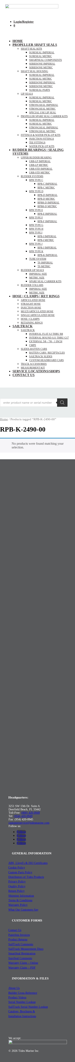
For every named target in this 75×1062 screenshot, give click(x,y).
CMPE (32, 345)
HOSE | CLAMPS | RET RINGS (36, 296)
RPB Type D (36, 191)
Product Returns (17, 939)
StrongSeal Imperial (43, 105)
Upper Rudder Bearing (36, 157)
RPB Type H (36, 228)
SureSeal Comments (20, 958)
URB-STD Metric (39, 172)
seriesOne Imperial (42, 63)
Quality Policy (16, 886)
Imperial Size (38, 273)
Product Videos (17, 997)
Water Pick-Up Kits (41, 146)
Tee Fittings (37, 142)
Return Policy (16, 891)
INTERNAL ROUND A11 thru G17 (49, 337)
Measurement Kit (33, 367)
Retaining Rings (32, 322)
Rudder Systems (32, 176)
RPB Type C (36, 180)
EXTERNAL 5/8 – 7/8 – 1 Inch (45, 341)
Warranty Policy (18, 904)
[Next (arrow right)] (67, 531)
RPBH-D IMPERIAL (48, 202)
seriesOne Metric (41, 67)
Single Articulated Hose (38, 315)
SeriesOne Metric (41, 86)
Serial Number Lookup (22, 1002)
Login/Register (24, 21)
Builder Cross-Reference (22, 992)
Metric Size (36, 277)
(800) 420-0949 (30, 812)
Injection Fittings (41, 138)
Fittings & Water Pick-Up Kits (40, 135)
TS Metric (44, 266)
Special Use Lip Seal (42, 112)
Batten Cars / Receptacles (47, 352)
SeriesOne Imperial (42, 82)
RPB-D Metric (46, 198)
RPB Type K (36, 251)
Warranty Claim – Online (23, 962)
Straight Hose (31, 304)
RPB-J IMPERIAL (47, 247)
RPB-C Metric (46, 187)
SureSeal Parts (39, 90)
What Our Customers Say (23, 909)
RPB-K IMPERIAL (48, 255)
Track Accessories (34, 364)
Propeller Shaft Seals (34, 44)
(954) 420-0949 (23, 816)
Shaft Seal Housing (34, 71)
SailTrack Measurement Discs (25, 948)
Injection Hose (31, 307)
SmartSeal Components (45, 60)
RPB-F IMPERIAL (47, 221)
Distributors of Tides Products (26, 877)
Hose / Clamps (30, 319)
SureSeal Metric (40, 56)
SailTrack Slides (40, 356)
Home (17, 41)
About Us (14, 988)
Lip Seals (27, 93)
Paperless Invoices (19, 934)
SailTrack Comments (20, 944)
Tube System (37, 258)
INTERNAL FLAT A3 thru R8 (46, 334)
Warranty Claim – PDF (22, 967)
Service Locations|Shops (36, 371)
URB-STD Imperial (40, 168)
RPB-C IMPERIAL (47, 183)
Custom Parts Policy (20, 872)
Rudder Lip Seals (32, 270)
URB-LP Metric (38, 165)
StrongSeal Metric (42, 108)
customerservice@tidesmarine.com (29, 822)
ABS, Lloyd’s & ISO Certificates (28, 863)
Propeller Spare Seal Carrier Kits (44, 116)
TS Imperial (45, 262)
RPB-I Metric (46, 240)
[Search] (62, 402)
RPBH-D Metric (47, 206)
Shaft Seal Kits (31, 48)
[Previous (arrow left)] (7, 531)
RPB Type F (36, 217)
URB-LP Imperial (40, 161)
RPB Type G (36, 225)
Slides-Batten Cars (34, 349)
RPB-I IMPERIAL (47, 236)
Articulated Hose (33, 300)
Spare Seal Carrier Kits (45, 281)
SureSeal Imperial (41, 52)
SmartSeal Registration (21, 953)
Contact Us (23, 375)
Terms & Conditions (20, 900)
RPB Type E (36, 210)
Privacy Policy (17, 881)
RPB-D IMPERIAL (48, 195)
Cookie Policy (16, 867)
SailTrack (22, 326)
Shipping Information (21, 895)
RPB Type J (35, 243)
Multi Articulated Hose (37, 311)
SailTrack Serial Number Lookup (28, 1006)
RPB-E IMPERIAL (47, 213)
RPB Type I (35, 232)
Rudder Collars (32, 285)
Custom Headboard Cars (46, 360)
